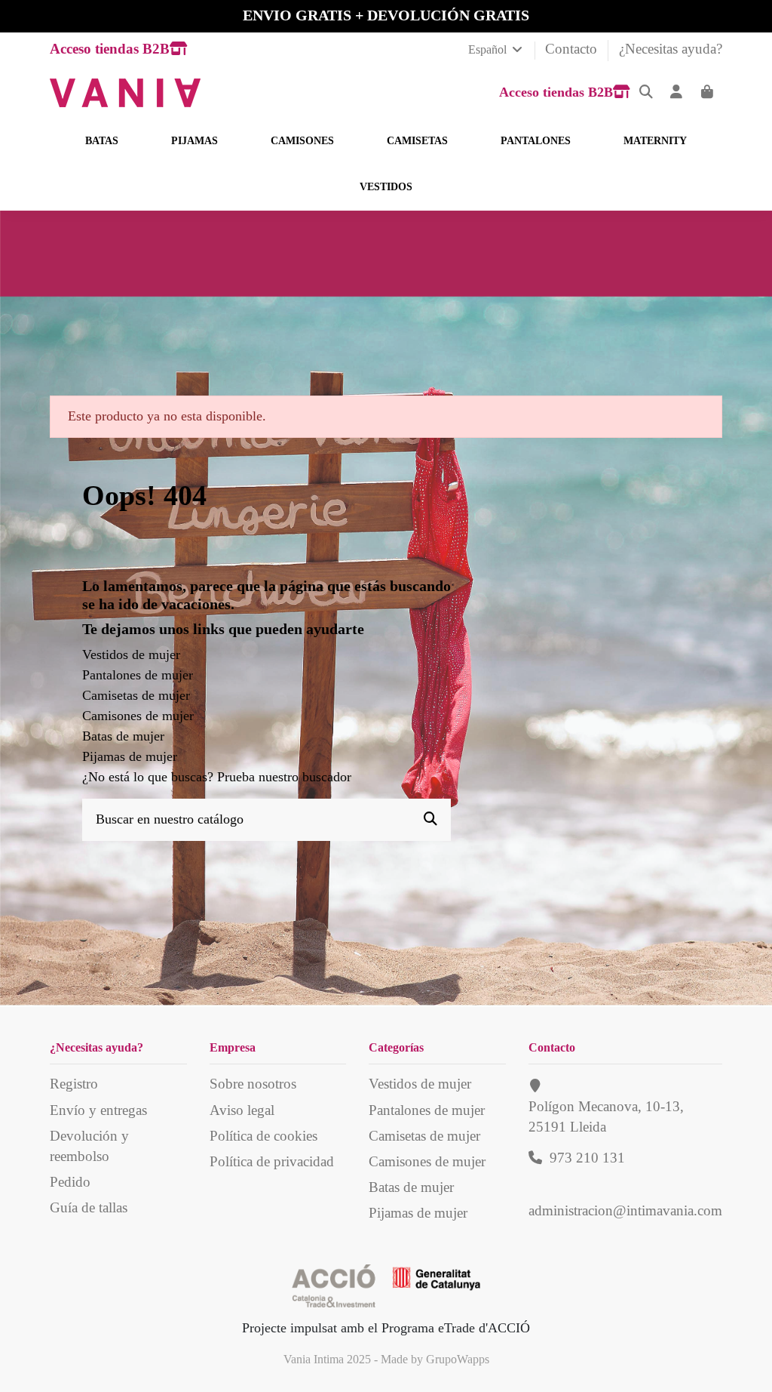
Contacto (573, 49)
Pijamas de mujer (129, 756)
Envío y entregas (98, 1110)
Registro (74, 1084)
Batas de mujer (123, 736)
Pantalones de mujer (137, 674)
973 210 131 (587, 1158)
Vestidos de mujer (131, 654)
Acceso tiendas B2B (110, 49)
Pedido (70, 1182)
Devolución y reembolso (89, 1146)
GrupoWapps (457, 1359)
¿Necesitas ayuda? (670, 49)
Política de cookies (263, 1136)
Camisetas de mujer (136, 695)
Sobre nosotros (253, 1084)
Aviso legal (242, 1110)
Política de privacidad (272, 1161)
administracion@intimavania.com (625, 1210)
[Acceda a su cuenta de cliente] (676, 92)
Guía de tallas (88, 1207)
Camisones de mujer (138, 715)
